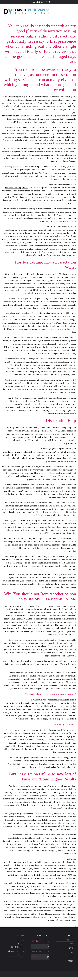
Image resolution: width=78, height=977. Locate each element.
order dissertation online (14, 862)
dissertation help (11, 230)
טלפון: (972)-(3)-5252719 (16, 943)
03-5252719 (38, 2)
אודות (70, 961)
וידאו (71, 948)
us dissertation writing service (18, 703)
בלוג (71, 943)
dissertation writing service (16, 187)
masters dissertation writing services (17, 116)
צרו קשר (69, 939)
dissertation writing (11, 452)
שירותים (69, 956)
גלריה (70, 952)
